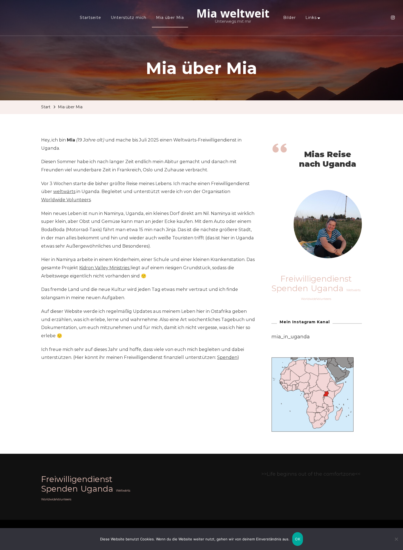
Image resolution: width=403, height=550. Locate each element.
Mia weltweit (232, 13)
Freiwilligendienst (316, 279)
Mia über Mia (170, 17)
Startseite (90, 17)
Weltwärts (353, 290)
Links (311, 17)
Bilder (289, 17)
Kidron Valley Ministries (104, 267)
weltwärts (64, 191)
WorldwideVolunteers (316, 299)
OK (297, 539)
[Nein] (396, 543)
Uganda (327, 288)
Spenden (227, 357)
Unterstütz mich (128, 17)
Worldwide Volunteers (66, 199)
